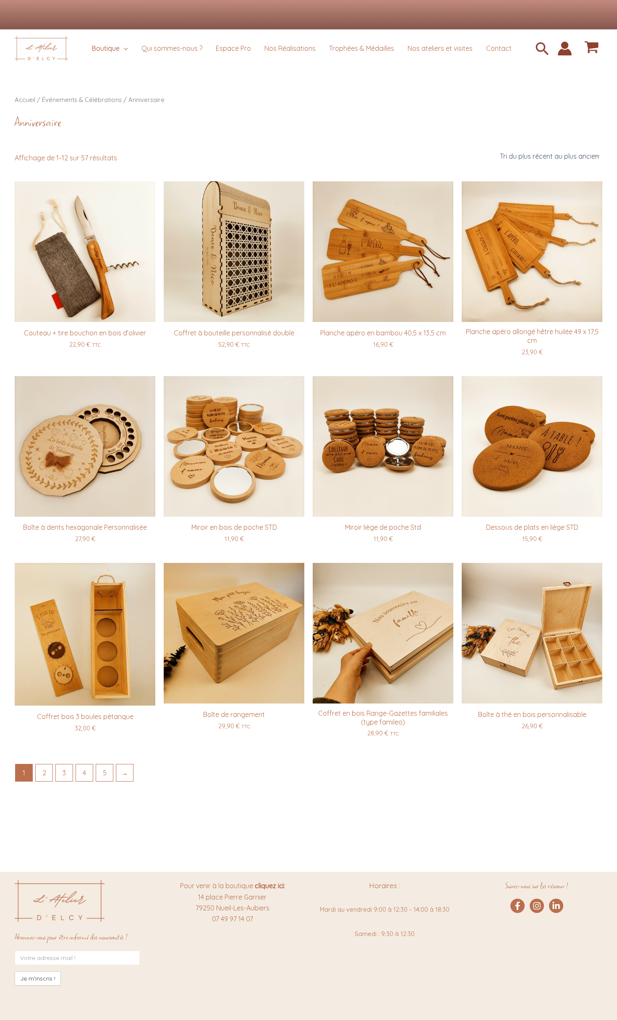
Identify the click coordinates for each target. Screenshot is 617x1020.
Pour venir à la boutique (232, 885)
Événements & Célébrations (82, 100)
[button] (542, 50)
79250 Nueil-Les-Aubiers (232, 908)
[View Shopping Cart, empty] (591, 48)
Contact (499, 48)
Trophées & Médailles (361, 48)
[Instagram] (537, 906)
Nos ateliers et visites (440, 48)
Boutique (106, 48)
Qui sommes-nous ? (171, 48)
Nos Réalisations (290, 48)
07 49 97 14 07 (232, 919)
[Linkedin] (556, 906)
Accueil (25, 100)
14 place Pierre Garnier (232, 897)
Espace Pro (233, 48)
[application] (124, 48)
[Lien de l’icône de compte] (564, 48)
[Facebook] (517, 906)
